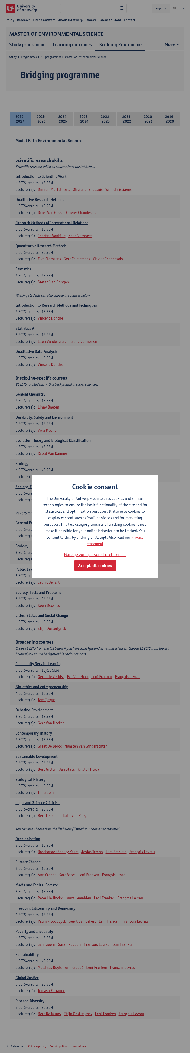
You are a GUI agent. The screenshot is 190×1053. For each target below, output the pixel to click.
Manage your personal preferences (95, 554)
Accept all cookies (95, 565)
